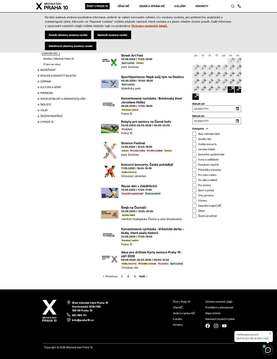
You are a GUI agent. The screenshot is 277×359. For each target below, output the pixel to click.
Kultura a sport (50, 87)
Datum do (198, 116)
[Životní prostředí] (38, 116)
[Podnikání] (38, 93)
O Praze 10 (46, 121)
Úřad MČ (123, 6)
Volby (44, 110)
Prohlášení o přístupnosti (219, 307)
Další (142, 276)
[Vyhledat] (233, 6)
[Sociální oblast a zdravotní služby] (38, 98)
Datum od (198, 103)
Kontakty (202, 6)
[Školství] (38, 104)
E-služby (180, 6)
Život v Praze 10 (97, 6)
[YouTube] (224, 326)
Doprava (45, 81)
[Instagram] (216, 326)
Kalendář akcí (50, 53)
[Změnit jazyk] (239, 6)
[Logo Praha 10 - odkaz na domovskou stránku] (52, 6)
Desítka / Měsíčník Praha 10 (58, 58)
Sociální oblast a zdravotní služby (63, 98)
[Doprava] (38, 81)
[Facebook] (207, 326)
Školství (45, 104)
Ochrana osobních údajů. (149, 25)
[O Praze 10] (38, 122)
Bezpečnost (48, 69)
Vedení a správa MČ (152, 6)
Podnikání (46, 93)
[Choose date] (237, 109)
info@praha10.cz (83, 320)
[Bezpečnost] (38, 70)
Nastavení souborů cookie (220, 319)
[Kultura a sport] (38, 87)
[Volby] (38, 110)
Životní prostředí (51, 116)
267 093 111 (79, 315)
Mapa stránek (213, 313)
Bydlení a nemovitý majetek (58, 75)
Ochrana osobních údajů (218, 301)
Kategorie (198, 128)
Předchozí (111, 276)
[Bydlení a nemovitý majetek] (38, 75)
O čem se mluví (51, 64)
